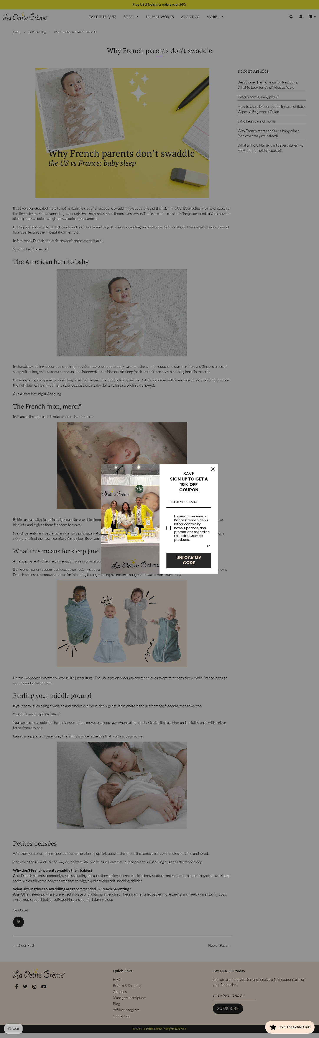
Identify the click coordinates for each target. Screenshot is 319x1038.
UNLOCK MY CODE (188, 560)
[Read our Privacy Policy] (208, 546)
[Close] (213, 469)
